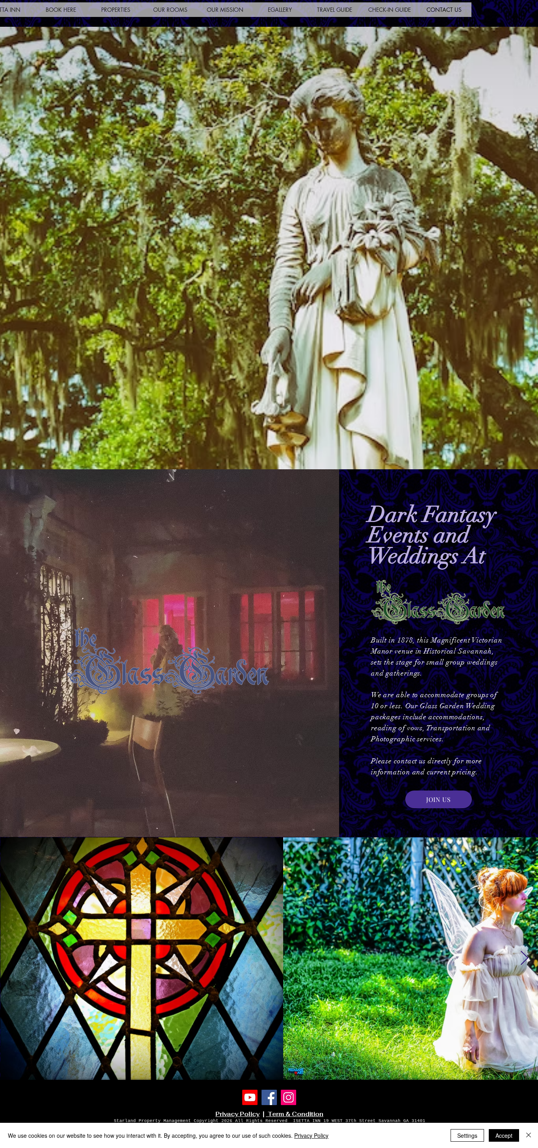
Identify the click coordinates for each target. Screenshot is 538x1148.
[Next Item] (524, 958)
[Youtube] (250, 1097)
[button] (115, 9)
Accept (503, 1135)
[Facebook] (269, 1097)
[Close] (528, 1135)
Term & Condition (294, 1114)
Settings (467, 1135)
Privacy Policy (237, 1114)
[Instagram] (288, 1097)
